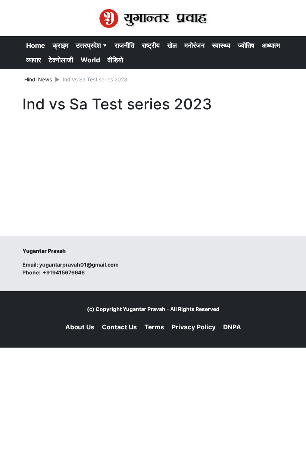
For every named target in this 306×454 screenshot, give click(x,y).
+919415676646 (64, 272)
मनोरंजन (194, 45)
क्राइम (60, 45)
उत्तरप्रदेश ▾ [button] (91, 45)
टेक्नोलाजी (61, 60)
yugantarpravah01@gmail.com (79, 264)
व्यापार (33, 60)
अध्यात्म (271, 45)
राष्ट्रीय (151, 45)
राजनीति (124, 45)
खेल (172, 45)
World (90, 60)
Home (35, 45)
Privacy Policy (194, 327)
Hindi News (38, 79)
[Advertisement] (153, 170)
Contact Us (119, 327)
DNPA (232, 327)
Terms (154, 327)
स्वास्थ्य (221, 45)
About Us (79, 327)
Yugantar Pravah (144, 309)
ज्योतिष (246, 45)
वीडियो (115, 60)
